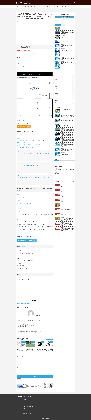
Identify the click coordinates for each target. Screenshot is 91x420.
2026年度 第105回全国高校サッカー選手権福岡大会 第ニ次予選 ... (67, 41)
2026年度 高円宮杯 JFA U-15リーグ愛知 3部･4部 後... (67, 59)
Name (17, 370)
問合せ (66, 6)
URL (17, 375)
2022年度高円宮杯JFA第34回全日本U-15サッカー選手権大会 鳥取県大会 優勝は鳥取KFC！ (28, 389)
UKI (24, 66)
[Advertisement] (35, 36)
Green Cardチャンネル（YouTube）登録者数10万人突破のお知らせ (64, 170)
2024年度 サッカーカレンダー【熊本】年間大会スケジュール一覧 (21, 353)
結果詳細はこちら (20, 273)
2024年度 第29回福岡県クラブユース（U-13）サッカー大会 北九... (67, 67)
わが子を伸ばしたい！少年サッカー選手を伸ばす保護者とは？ (67, 205)
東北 (21, 6)
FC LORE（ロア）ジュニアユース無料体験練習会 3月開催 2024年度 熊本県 (48, 353)
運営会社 (24, 402)
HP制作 (62, 6)
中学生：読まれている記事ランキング (23, 142)
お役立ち (58, 6)
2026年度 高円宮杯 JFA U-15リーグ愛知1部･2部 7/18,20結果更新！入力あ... (67, 150)
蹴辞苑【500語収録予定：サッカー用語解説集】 (25, 147)
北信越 (25, 6)
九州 (44, 6)
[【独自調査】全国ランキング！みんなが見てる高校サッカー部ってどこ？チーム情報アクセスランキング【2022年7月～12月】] (30, 348)
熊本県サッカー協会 (22, 120)
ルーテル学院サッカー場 (29, 207)
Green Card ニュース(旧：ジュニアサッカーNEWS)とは (31, 404)
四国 (41, 6)
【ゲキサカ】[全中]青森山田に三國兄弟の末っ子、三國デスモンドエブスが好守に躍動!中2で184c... (67, 224)
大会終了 (28, 306)
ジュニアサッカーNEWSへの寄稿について (29, 409)
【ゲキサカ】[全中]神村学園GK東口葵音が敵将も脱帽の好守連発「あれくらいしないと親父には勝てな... (67, 229)
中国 (38, 6)
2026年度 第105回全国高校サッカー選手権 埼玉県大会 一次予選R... (67, 50)
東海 (31, 6)
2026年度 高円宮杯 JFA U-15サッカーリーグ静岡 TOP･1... (67, 54)
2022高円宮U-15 (24, 306)
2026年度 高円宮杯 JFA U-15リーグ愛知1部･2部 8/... (67, 46)
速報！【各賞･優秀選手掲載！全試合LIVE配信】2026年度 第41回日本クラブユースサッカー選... (67, 145)
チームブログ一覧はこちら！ (22, 134)
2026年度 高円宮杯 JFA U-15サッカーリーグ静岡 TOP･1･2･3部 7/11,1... (67, 154)
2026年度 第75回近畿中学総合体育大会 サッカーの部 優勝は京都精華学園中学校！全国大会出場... (67, 135)
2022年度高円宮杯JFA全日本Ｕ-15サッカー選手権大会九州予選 (29, 140)
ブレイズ (24, 60)
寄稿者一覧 (25, 411)
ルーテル (18, 60)
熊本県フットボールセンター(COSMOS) (24, 206)
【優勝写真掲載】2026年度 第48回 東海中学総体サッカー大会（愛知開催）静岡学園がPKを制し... (67, 130)
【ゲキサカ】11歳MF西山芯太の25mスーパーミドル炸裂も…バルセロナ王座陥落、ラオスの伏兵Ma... (67, 210)
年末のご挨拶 (57, 176)
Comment (18, 362)
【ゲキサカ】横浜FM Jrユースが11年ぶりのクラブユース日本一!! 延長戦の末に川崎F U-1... (67, 215)
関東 (28, 6)
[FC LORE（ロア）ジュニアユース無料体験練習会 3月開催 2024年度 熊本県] (48, 348)
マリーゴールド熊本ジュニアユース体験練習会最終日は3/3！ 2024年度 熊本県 (39, 353)
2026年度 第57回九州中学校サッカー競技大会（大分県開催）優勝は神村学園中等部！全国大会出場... (67, 140)
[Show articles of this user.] (26, 316)
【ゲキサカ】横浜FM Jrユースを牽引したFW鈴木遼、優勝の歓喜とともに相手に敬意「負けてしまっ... (67, 201)
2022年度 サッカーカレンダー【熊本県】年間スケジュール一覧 (28, 144)
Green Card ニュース (22, 2)
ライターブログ (35, 338)
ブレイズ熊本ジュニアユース (26, 50)
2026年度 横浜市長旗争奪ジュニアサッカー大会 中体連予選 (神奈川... (67, 33)
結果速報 (48, 6)
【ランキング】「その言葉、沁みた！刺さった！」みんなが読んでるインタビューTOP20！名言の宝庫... (67, 219)
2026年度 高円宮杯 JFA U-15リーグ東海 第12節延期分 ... (67, 63)
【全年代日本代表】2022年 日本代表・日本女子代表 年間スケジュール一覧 (30, 145)
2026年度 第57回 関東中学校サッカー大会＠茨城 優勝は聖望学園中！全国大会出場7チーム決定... (67, 121)
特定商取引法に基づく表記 (27, 416)
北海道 (18, 6)
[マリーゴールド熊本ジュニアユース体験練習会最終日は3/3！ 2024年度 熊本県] (39, 348)
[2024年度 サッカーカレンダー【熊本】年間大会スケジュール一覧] (21, 348)
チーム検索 (53, 6)
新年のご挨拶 (57, 173)
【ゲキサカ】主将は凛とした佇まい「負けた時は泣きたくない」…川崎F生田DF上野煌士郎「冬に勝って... (67, 186)
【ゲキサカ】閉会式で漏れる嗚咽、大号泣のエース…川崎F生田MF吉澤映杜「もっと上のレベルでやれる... (67, 196)
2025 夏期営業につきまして (59, 166)
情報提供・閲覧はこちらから (24, 126)
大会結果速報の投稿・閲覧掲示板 (65, 109)
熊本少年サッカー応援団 (27, 243)
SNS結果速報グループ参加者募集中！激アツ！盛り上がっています (67, 37)
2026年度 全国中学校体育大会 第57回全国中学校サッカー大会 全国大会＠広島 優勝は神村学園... (67, 116)
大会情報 (19, 306)
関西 (34, 6)
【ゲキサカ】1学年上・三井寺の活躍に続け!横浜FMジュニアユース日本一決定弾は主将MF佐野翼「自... (67, 191)
